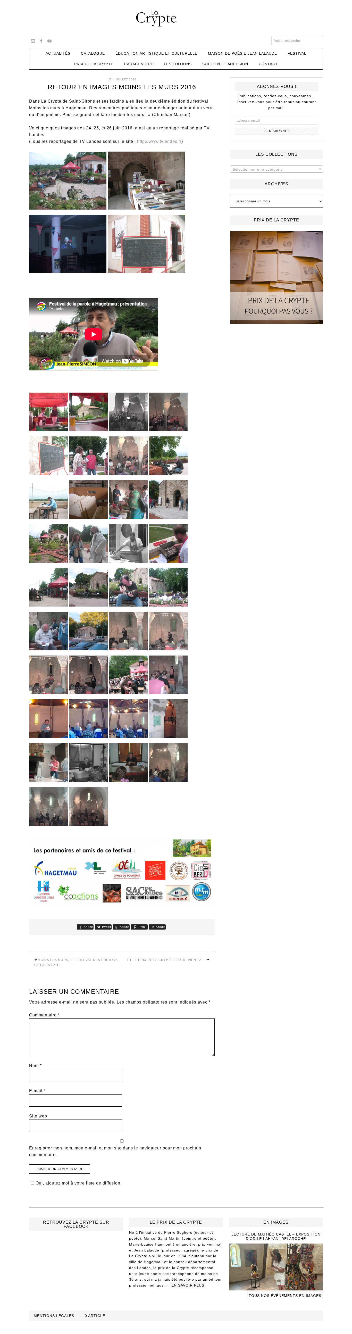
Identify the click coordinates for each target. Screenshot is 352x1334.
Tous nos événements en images (285, 1296)
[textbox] (276, 169)
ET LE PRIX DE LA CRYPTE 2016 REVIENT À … (166, 960)
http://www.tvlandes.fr (159, 141)
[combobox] (276, 169)
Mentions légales (54, 1316)
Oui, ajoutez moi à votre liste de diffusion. (79, 1183)
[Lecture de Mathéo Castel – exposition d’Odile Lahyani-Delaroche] (276, 1288)
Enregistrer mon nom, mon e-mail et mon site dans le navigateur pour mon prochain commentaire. (115, 1151)
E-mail (37, 1091)
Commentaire (44, 1015)
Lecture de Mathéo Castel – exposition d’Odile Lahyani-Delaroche (276, 1236)
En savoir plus (187, 1285)
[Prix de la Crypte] (276, 277)
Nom (35, 1065)
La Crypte (176, 18)
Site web (38, 1116)
